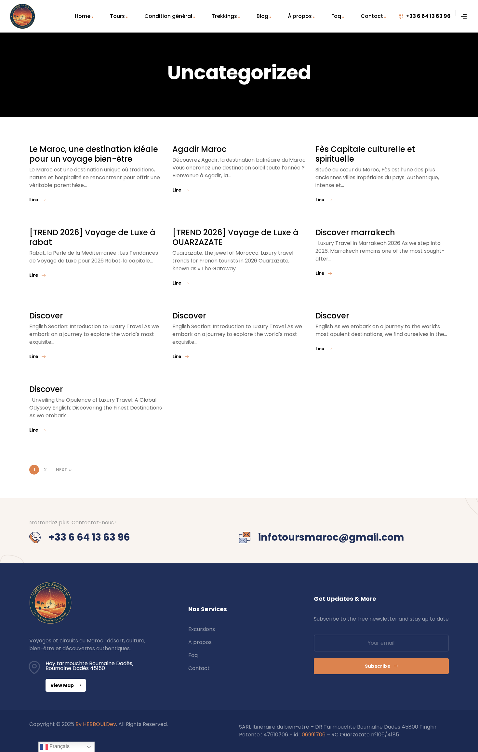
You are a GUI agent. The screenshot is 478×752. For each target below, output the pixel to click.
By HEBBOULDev (95, 724)
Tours (117, 16)
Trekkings (224, 16)
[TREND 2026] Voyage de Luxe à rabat (92, 237)
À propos (300, 16)
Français (59, 746)
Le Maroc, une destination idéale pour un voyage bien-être (93, 154)
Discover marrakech (355, 232)
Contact (372, 16)
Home (82, 16)
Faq (336, 16)
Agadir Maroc (199, 149)
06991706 (313, 734)
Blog (262, 16)
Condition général (168, 16)
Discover (46, 315)
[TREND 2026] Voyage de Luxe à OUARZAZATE (235, 237)
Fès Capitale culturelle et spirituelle (365, 154)
